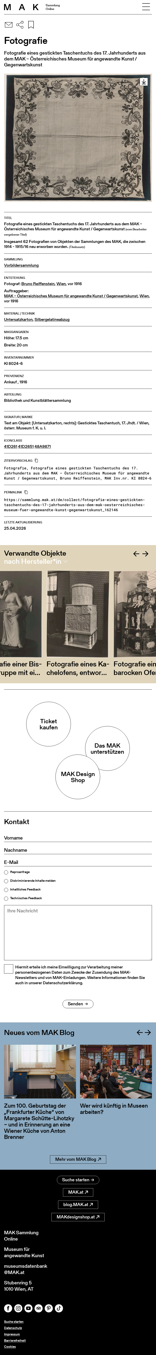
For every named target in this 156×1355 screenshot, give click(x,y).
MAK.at (75, 1192)
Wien (61, 283)
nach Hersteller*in (32, 561)
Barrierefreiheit (15, 1340)
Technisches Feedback (26, 898)
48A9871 (43, 446)
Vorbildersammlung (21, 265)
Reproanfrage (20, 872)
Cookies (10, 1346)
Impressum (12, 1334)
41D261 (10, 446)
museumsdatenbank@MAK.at (25, 1269)
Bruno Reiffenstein (38, 283)
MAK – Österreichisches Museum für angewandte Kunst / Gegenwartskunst (71, 296)
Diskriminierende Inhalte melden (33, 880)
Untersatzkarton (18, 319)
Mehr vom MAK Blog (75, 1159)
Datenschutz (13, 1328)
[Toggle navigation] (146, 7)
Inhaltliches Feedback (25, 889)
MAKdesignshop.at (76, 1217)
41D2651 (26, 446)
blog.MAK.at (75, 1204)
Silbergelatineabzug (52, 319)
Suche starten (75, 1180)
